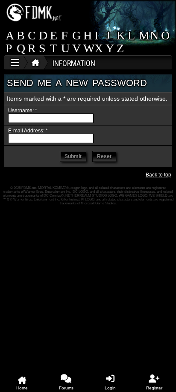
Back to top (158, 175)
